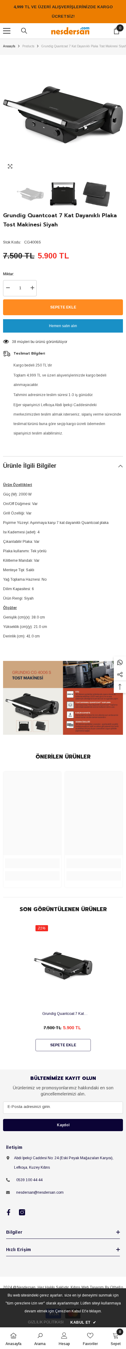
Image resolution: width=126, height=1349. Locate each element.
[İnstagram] (22, 1212)
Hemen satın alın (63, 326)
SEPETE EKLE (63, 307)
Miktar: (8, 274)
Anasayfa (9, 46)
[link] (32, 863)
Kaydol (63, 1125)
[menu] (6, 30)
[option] (63, 115)
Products (28, 46)
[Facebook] (8, 1212)
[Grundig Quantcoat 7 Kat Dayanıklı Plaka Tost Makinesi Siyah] (63, 966)
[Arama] (24, 30)
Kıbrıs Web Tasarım (87, 1287)
